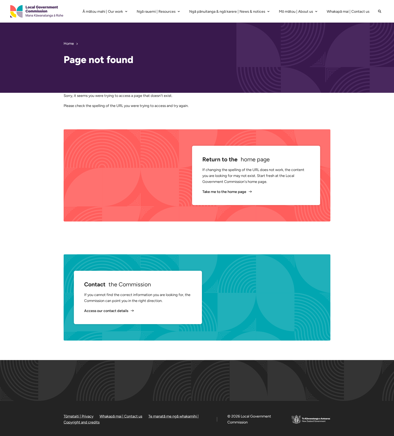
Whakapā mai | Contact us (348, 11)
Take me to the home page (224, 191)
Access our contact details (106, 311)
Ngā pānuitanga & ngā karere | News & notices (227, 11)
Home (69, 43)
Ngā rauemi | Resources (156, 11)
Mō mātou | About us (296, 11)
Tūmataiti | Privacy (78, 416)
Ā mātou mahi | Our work (102, 11)
